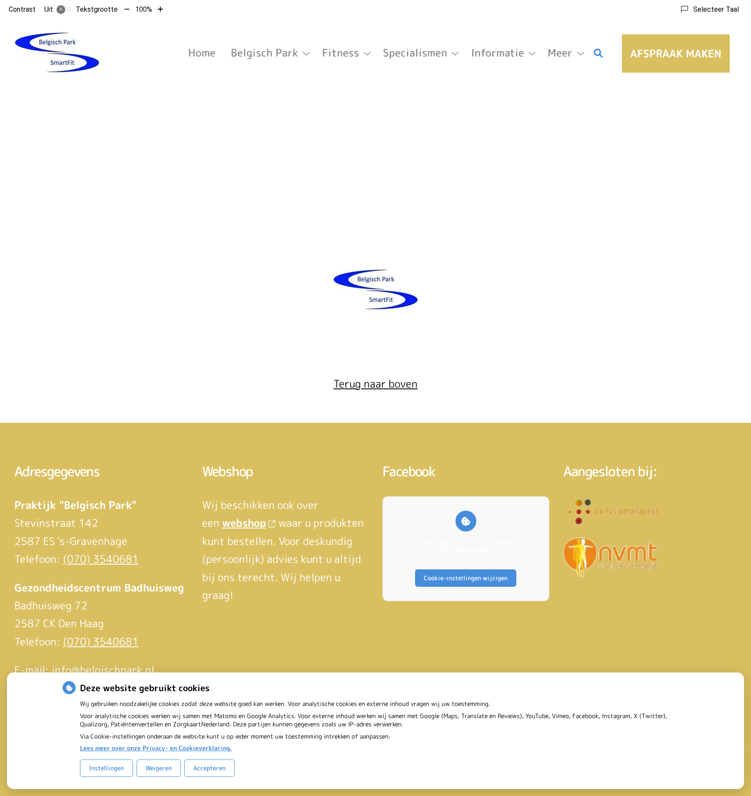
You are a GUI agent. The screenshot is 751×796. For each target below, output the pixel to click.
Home (202, 52)
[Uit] (63, 10)
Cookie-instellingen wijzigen (466, 578)
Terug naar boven (375, 383)
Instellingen (106, 768)
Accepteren (209, 768)
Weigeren (159, 768)
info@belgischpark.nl (103, 669)
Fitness (340, 52)
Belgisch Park (264, 52)
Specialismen (415, 52)
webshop (244, 522)
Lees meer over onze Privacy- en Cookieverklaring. (156, 748)
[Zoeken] (598, 53)
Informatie (497, 52)
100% (143, 9)
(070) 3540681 (101, 559)
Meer (560, 52)
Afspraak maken (675, 53)
